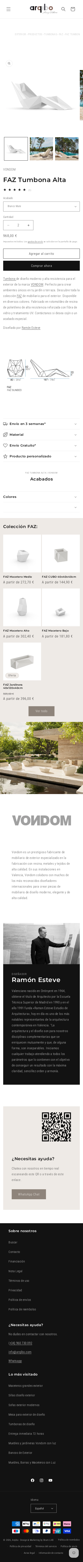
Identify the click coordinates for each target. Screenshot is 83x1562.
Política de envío (69, 1546)
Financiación (17, 1261)
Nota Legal (16, 1271)
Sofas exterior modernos (24, 1405)
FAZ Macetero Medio (17, 576)
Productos (35, 34)
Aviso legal (29, 1553)
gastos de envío (35, 241)
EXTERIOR (20, 34)
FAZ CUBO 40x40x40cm (59, 576)
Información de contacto (51, 1553)
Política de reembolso (22, 1309)
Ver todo (41, 711)
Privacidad (15, 1290)
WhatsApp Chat (29, 1194)
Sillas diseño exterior (22, 1395)
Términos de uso (19, 1280)
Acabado (8, 198)
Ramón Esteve (31, 328)
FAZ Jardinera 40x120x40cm (13, 686)
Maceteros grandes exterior (26, 1385)
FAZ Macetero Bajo (55, 630)
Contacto (14, 1252)
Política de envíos (20, 1299)
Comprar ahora (41, 266)
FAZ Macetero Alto (16, 630)
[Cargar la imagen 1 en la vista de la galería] (16, 149)
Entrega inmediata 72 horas (26, 1433)
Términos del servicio (46, 1546)
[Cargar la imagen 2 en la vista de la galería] (41, 149)
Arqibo (15, 1540)
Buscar (13, 1242)
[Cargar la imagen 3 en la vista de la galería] (67, 149)
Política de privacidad (20, 1546)
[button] (8, 9)
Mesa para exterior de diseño (27, 1414)
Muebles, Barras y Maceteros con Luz (32, 1462)
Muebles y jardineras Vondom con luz (32, 1443)
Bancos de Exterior (20, 1452)
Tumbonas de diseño (22, 1424)
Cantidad (8, 217)
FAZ (61, 34)
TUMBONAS (50, 34)
